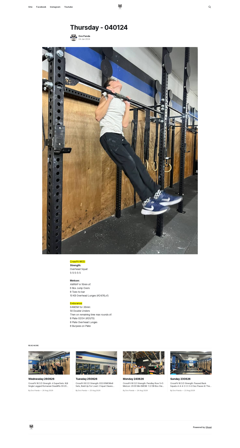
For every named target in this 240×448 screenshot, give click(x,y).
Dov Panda (84, 36)
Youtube (68, 7)
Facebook (41, 7)
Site (30, 7)
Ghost (209, 427)
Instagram (55, 7)
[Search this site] (210, 7)
